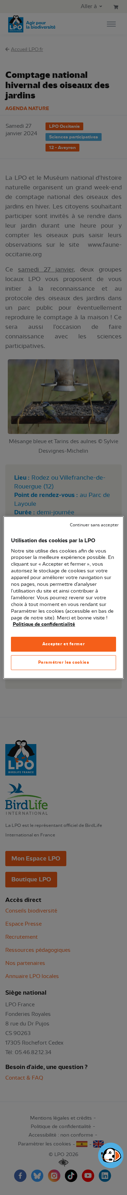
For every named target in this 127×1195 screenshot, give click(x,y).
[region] (63, 597)
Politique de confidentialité (44, 624)
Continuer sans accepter (94, 525)
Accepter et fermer (63, 643)
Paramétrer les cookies (63, 662)
